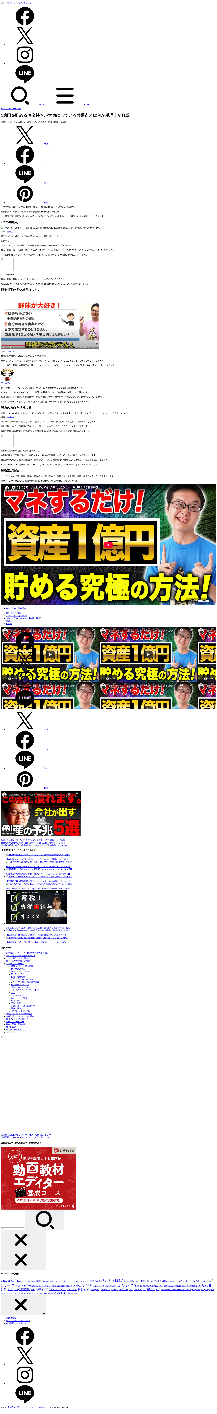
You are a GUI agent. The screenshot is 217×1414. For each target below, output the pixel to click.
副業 (42, 1289)
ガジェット (11, 1032)
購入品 (40, 1293)
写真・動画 (16, 1008)
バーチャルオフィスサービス (19, 1014)
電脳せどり (73, 1293)
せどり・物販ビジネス (16, 1029)
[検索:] (13, 1229)
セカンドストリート (39, 1286)
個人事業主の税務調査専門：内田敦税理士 (183, 1286)
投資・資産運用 (18, 977)
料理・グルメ (17, 1000)
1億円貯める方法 (13, 613)
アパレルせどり (173, 1281)
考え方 (7, 1293)
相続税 (115, 1290)
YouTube (10, 231)
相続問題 (105, 1290)
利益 (13, 1289)
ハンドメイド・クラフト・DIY (25, 990)
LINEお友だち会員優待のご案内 (20, 956)
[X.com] (25, 44)
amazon (9, 1280)
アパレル (160, 1281)
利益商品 (27, 1289)
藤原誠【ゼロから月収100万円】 (24, 1293)
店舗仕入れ (72, 1290)
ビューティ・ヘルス (20, 985)
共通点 (9, 621)
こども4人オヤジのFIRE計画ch (89, 1281)
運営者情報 (11, 1318)
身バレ (49, 1293)
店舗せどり (57, 1289)
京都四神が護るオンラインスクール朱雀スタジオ (30, 1407)
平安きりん (6, 383)
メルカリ (82, 1285)
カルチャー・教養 (19, 998)
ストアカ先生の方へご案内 (18, 961)
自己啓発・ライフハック (22, 979)
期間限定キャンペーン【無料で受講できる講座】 (28, 953)
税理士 (9, 624)
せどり (112, 1280)
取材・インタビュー (15, 1022)
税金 (200, 1290)
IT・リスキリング (19, 974)
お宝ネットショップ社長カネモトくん (63, 1281)
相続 (95, 1289)
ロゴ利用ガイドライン (16, 1323)
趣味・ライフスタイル (21, 987)
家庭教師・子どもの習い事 (23, 1006)
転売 (61, 1293)
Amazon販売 (37, 1281)
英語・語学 (16, 1003)
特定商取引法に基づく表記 (18, 1321)
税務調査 (140, 1290)
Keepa (46, 1281)
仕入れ (126, 1285)
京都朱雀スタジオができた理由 (20, 1016)
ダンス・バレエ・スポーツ (23, 1011)
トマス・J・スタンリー (16, 616)
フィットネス (17, 995)
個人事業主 (155, 1286)
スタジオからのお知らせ (17, 1019)
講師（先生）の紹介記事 (22, 966)
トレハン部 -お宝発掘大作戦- (60, 1286)
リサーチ (99, 1286)
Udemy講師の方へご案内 (17, 958)
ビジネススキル (18, 969)
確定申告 (126, 1289)
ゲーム (203, 1281)
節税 (208, 1290)
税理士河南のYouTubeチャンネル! (178, 1290)
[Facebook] (25, 25)
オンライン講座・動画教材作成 (25, 982)
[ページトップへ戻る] (2, 1412)
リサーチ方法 (111, 1286)
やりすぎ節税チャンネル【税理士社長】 (24, 618)
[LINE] (25, 83)
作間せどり (141, 1286)
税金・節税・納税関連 (11, 109)
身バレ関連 (11, 1027)
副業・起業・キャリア (21, 971)
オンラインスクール (15, 964)
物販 (84, 1289)
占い (13, 993)
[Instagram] (25, 63)
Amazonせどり (24, 1281)
